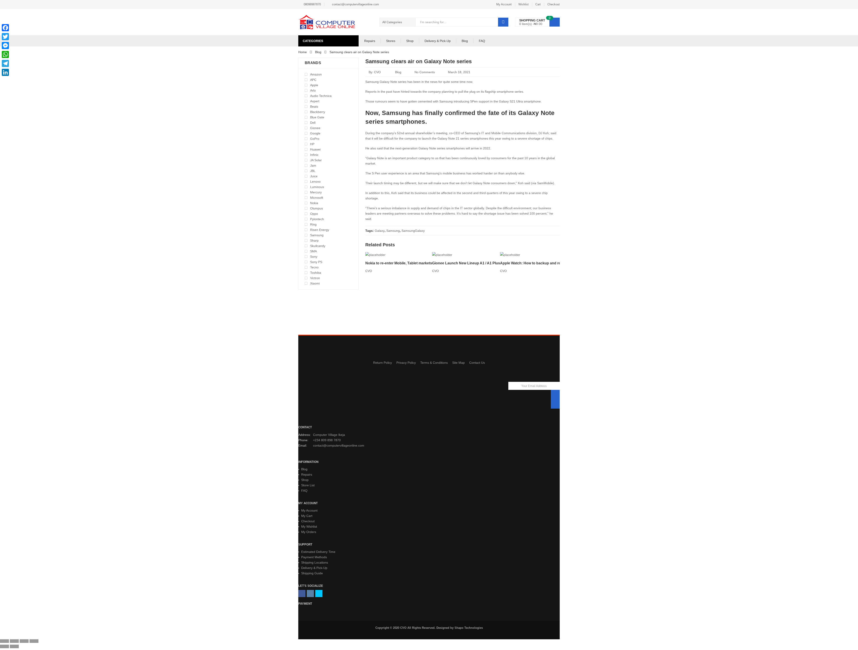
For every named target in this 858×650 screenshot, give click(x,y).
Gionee (315, 128)
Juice (314, 176)
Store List (308, 485)
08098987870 (312, 4)
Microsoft (316, 197)
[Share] (14, 641)
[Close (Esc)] (4, 641)
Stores (390, 41)
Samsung (393, 230)
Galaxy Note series (431, 148)
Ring (313, 224)
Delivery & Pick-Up (438, 41)
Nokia (314, 203)
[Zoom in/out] (33, 641)
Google (315, 133)
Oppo (314, 213)
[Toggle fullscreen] (24, 641)
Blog (465, 41)
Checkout (553, 4)
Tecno (314, 267)
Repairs (369, 41)
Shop (410, 41)
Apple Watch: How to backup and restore (534, 263)
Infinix (314, 155)
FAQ (482, 41)
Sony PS (316, 262)
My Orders (308, 532)
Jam (313, 165)
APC (313, 80)
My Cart (306, 516)
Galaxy (380, 230)
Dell (312, 122)
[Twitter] (5, 36)
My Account (504, 4)
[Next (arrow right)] (14, 646)
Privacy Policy (406, 362)
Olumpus (316, 208)
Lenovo (315, 181)
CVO (377, 72)
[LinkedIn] (5, 72)
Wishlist (523, 4)
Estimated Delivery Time (318, 552)
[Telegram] (5, 63)
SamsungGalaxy (413, 230)
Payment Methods (314, 557)
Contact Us (477, 362)
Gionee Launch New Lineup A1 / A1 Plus (466, 263)
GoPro (314, 138)
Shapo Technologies (468, 627)
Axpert (314, 101)
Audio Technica (321, 96)
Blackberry (317, 112)
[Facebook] (5, 27)
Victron (315, 278)
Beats (314, 106)
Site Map (458, 362)
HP (312, 144)
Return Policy (382, 362)
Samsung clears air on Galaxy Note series (418, 61)
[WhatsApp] (5, 54)
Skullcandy (317, 246)
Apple (314, 85)
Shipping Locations (314, 562)
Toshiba (315, 272)
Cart (538, 4)
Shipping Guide (312, 573)
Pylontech (317, 219)
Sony (313, 256)
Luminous (317, 187)
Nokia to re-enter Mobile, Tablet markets (398, 263)
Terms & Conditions (434, 362)
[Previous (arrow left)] (4, 646)
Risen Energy (319, 230)
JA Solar (316, 160)
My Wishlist (309, 526)
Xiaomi (315, 283)
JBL (312, 171)
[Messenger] (5, 45)
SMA (313, 251)
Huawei (315, 149)
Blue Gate (317, 117)
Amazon (316, 74)
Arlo (313, 90)
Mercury (316, 192)
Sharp (314, 240)
